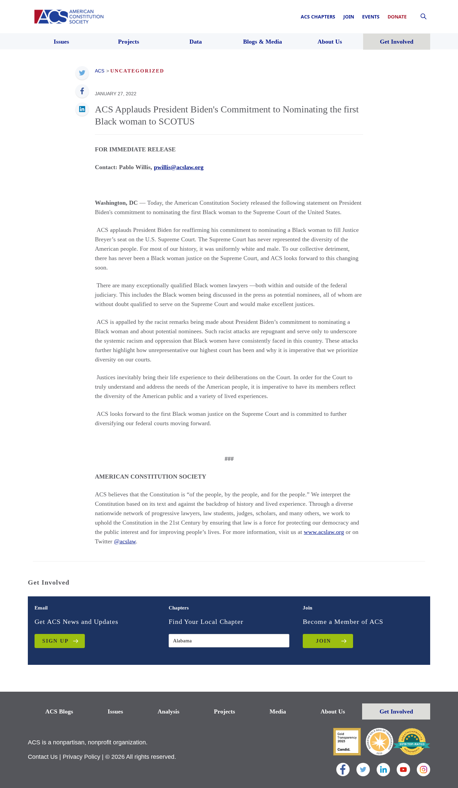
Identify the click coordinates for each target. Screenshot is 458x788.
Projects (224, 711)
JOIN (323, 641)
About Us (333, 711)
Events (371, 16)
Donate (397, 16)
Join (348, 16)
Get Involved (396, 711)
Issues (115, 711)
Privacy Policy (81, 756)
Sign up (55, 641)
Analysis (168, 711)
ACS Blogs (59, 711)
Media (278, 711)
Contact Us (43, 756)
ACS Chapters (318, 16)
